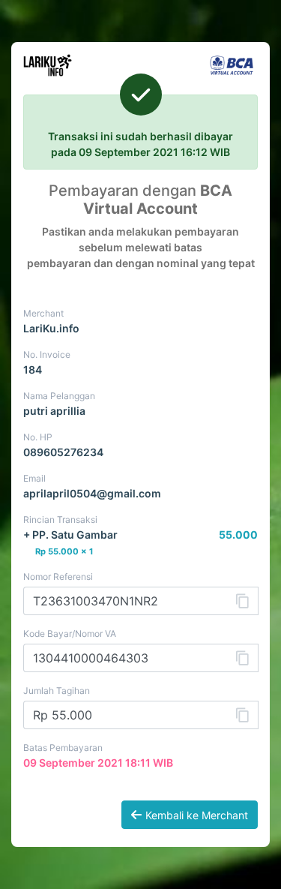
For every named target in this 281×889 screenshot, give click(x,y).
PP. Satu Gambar (75, 534)
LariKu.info (51, 328)
